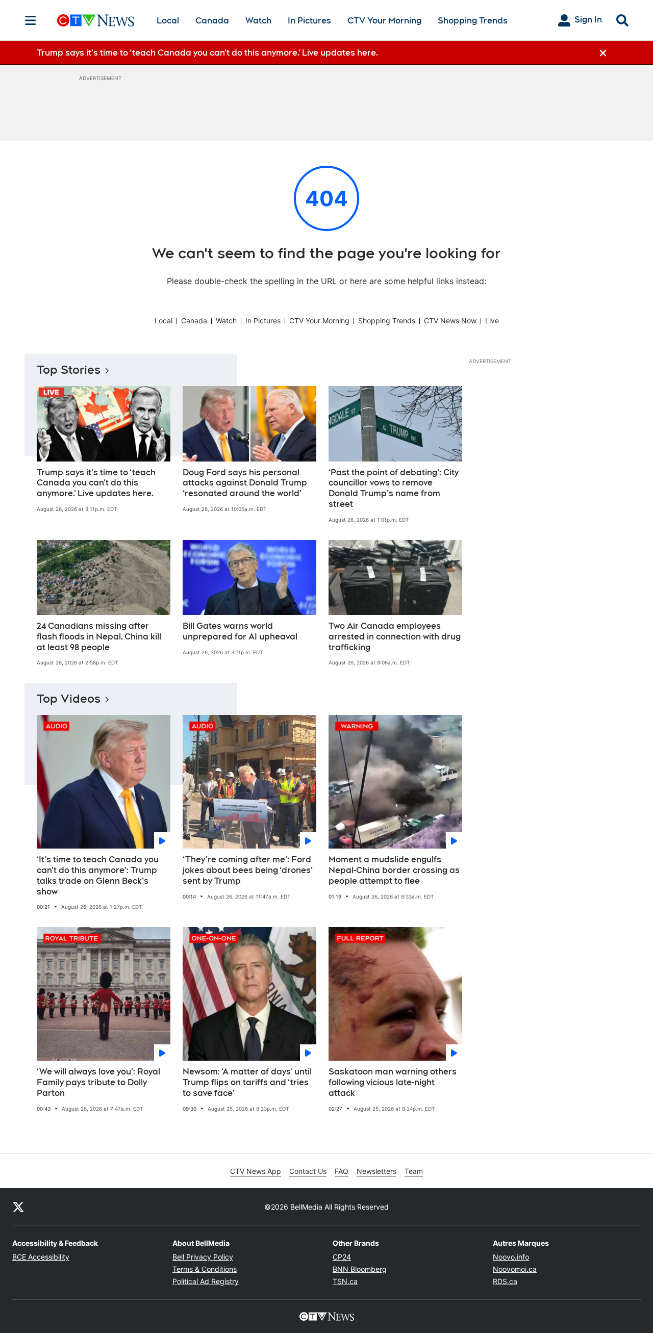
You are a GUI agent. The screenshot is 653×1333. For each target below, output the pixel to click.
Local (168, 20)
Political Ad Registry (205, 1281)
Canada (212, 20)
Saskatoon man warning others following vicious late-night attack (393, 1082)
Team (414, 1171)
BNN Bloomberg (360, 1269)
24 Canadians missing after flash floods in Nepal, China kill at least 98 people (99, 636)
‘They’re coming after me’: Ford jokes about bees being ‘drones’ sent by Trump (248, 870)
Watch (258, 20)
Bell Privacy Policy (202, 1256)
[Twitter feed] (18, 1206)
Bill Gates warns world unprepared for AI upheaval (240, 631)
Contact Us (307, 1171)
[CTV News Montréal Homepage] (95, 20)
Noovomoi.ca (515, 1269)
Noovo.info (511, 1256)
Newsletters (376, 1171)
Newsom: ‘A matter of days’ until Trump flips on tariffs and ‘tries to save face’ (247, 1082)
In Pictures (309, 20)
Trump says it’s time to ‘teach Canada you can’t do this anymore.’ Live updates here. (96, 483)
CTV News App (255, 1171)
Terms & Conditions (204, 1269)
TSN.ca (345, 1281)
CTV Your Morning (384, 20)
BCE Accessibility (40, 1256)
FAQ (341, 1171)
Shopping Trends (473, 20)
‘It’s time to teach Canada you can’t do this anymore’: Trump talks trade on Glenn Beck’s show (98, 875)
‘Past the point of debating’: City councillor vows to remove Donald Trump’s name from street (394, 488)
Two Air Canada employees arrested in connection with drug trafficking (395, 636)
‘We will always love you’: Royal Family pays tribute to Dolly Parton (98, 1082)
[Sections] (30, 20)
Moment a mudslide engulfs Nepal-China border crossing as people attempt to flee (394, 870)
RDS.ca (505, 1281)
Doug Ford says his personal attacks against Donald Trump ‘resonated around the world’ (245, 483)
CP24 (342, 1256)
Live (492, 320)
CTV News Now (450, 320)
